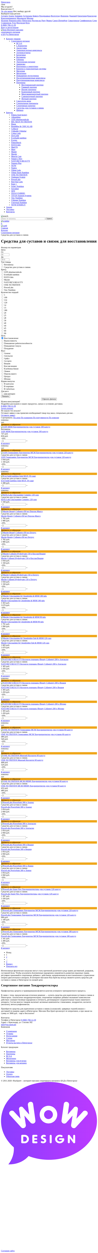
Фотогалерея (11, 1036)
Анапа (11, 16)
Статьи (9, 1038)
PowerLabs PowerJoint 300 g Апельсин (17, 828)
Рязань (49, 20)
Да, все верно (7, 11)
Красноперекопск (8, 18)
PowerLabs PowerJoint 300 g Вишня (16, 849)
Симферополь (86, 20)
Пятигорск (26, 20)
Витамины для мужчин (16, 1061)
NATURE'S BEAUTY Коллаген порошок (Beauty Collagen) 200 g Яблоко (32, 709)
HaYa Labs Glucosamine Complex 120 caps (19, 499)
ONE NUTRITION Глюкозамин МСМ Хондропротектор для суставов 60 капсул (36, 734)
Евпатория (82, 16)
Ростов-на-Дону (39, 20)
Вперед (9, 964)
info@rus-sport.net (8, 1025)
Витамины (10, 1051)
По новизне (54, 418)
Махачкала (21, 18)
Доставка (10, 1072)
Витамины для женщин (16, 1063)
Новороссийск (15, 20)
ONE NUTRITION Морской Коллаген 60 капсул (22, 760)
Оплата (9, 1074)
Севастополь (73, 20)
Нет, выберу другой (21, 11)
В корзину (5, 443)
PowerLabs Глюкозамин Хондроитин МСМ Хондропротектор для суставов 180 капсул (38, 936)
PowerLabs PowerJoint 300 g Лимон (16, 870)
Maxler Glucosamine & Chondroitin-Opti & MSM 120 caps (25, 643)
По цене (17, 418)
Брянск (36, 16)
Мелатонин (11, 1058)
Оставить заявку (8, 415)
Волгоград (55, 16)
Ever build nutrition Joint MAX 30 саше (17, 481)
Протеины (10, 1054)
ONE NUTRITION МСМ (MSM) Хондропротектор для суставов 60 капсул (33, 786)
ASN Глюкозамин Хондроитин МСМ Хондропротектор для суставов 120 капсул (36, 457)
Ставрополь (6, 23)
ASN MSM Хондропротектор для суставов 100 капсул (24, 431)
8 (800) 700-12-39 (8, 25)
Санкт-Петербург (60, 20)
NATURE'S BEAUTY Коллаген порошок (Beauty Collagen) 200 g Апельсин (33, 664)
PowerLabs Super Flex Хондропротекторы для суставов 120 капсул (30, 894)
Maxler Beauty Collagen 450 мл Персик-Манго (21, 516)
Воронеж (65, 16)
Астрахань (27, 16)
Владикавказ (44, 16)
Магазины (10, 1040)
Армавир (18, 16)
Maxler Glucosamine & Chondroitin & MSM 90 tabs (22, 622)
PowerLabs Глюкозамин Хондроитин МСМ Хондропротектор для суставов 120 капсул (38, 915)
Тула (14, 23)
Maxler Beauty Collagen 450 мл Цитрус (17, 537)
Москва (30, 18)
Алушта (4, 16)
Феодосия (20, 23)
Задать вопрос (7, 408)
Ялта (27, 23)
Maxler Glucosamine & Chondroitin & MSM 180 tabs (23, 601)
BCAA (9, 1056)
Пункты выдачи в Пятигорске (19, 1043)
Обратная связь (12, 1076)
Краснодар (92, 16)
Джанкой (73, 16)
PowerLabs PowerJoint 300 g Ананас (16, 807)
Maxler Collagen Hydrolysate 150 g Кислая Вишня (22, 558)
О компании (11, 1031)
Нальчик (4, 20)
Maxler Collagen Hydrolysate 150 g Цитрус (19, 579)
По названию (27, 418)
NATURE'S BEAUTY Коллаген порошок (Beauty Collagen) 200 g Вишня (32, 687)
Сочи (94, 20)
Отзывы (9, 1033)
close (3, 4)
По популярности (41, 418)
